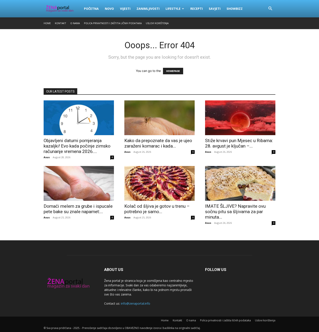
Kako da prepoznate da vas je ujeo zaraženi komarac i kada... (158, 143)
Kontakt (60, 23)
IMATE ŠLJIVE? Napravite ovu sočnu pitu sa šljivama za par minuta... (235, 212)
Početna (91, 9)
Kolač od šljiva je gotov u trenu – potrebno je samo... (157, 209)
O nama (75, 23)
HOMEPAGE (173, 71)
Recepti (196, 9)
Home (47, 23)
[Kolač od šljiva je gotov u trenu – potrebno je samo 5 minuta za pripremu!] (159, 183)
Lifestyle (173, 9)
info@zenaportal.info (135, 303)
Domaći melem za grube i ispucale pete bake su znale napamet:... (78, 209)
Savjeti (214, 9)
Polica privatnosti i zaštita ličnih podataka (113, 23)
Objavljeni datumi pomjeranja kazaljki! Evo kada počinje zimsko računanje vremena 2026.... (77, 146)
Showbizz (235, 9)
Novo (109, 9)
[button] (270, 9)
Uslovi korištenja (157, 23)
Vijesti (125, 9)
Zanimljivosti (148, 9)
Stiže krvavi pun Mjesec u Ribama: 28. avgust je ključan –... (239, 143)
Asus (47, 157)
